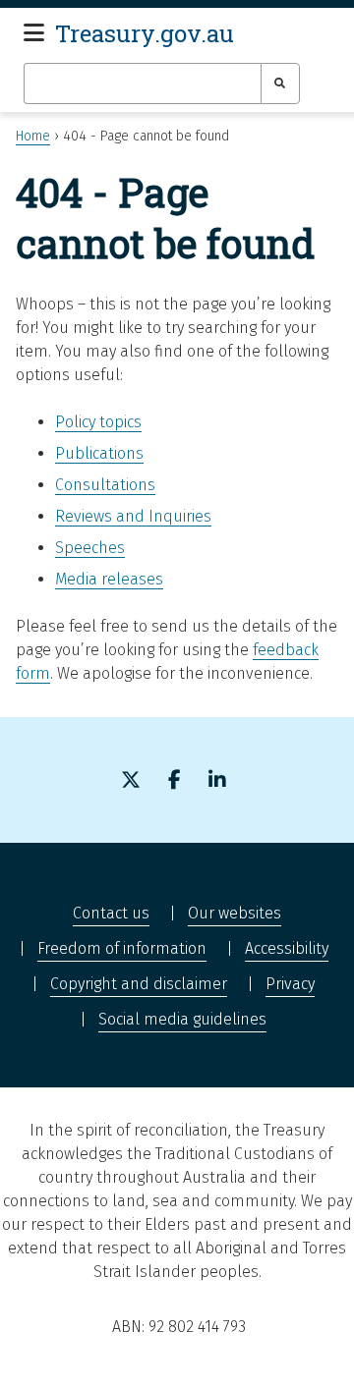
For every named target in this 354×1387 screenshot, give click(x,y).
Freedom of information (121, 948)
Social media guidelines (182, 1019)
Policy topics (98, 422)
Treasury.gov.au (144, 33)
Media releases (109, 579)
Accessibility (286, 948)
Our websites (234, 913)
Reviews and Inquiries (133, 516)
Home (33, 136)
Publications (99, 453)
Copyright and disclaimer (138, 983)
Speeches (90, 547)
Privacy (290, 983)
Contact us (111, 913)
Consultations (105, 484)
